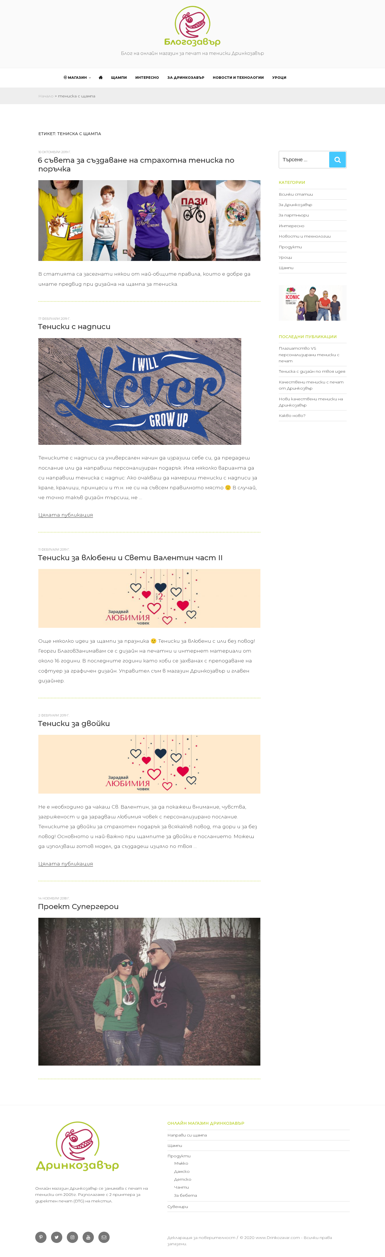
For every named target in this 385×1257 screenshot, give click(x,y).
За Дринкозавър (185, 77)
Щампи (119, 77)
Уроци (279, 77)
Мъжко (181, 1163)
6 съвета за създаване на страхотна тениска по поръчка (136, 164)
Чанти (181, 1187)
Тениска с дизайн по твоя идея (312, 371)
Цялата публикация (65, 515)
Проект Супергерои (78, 906)
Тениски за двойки (74, 723)
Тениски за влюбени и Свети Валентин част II (130, 557)
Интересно (147, 77)
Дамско (182, 1171)
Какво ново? (292, 415)
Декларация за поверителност (201, 1237)
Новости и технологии (238, 77)
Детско (182, 1179)
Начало (46, 96)
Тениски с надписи (74, 326)
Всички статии (296, 194)
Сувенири (177, 1206)
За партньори (294, 215)
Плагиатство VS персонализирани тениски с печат (309, 354)
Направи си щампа (187, 1135)
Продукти (290, 246)
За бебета (185, 1195)
